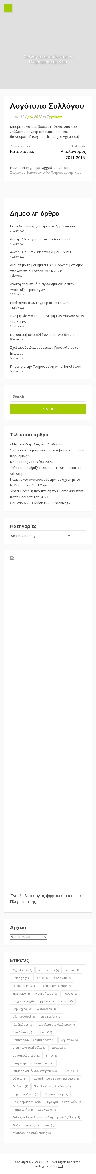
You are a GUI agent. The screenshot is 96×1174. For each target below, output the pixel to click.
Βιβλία (45, 1032)
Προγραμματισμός (27, 1102)
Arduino (72, 970)
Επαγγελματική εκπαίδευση (33, 1063)
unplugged (22, 1009)
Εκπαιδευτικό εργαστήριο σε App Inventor (42, 226)
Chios (42, 978)
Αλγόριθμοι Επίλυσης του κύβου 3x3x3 (40, 252)
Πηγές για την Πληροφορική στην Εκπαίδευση (46, 366)
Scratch (66, 1001)
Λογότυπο (62, 167)
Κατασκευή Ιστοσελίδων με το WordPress (42, 334)
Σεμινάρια (47, 1110)
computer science (57, 986)
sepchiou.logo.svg (53, 136)
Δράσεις (59, 1048)
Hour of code (46, 993)
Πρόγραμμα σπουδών (64, 1102)
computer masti (25, 986)
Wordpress (46, 1009)
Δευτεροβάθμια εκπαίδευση (34, 1040)
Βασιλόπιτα (22, 1032)
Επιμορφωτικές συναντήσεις (35, 1071)
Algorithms (22, 970)
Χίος (49, 1125)
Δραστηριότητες (26, 1055)
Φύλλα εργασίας (26, 1125)
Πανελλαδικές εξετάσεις (52, 1086)
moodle (70, 993)
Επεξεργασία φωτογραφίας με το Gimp (40, 302)
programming (23, 1001)
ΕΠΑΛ (51, 1055)
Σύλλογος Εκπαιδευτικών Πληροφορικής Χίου (46, 172)
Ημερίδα (70, 1071)
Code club (62, 978)
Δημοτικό (69, 1040)
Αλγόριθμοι (22, 1024)
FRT (60, 1166)
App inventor (48, 970)
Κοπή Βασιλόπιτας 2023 (29, 497)
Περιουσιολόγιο (25, 1094)
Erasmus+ (21, 993)
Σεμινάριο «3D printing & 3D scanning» (40, 502)
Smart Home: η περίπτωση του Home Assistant (46, 491)
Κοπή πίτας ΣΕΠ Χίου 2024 (31, 461)
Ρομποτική (23, 1110)
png (58, 131)
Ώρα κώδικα (51, 1017)
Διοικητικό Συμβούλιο (29, 1048)
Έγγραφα (54, 116)
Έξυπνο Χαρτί (24, 1017)
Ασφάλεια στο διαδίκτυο (56, 1024)
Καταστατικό (22, 149)
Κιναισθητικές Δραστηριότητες (56, 1079)
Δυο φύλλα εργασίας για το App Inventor (42, 239)
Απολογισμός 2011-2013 (73, 152)
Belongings (22, 978)
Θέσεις (20, 1079)
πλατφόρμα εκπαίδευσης (32, 1133)
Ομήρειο (20, 1086)
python (47, 1001)
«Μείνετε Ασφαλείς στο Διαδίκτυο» (37, 444)
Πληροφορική (56, 1094)
